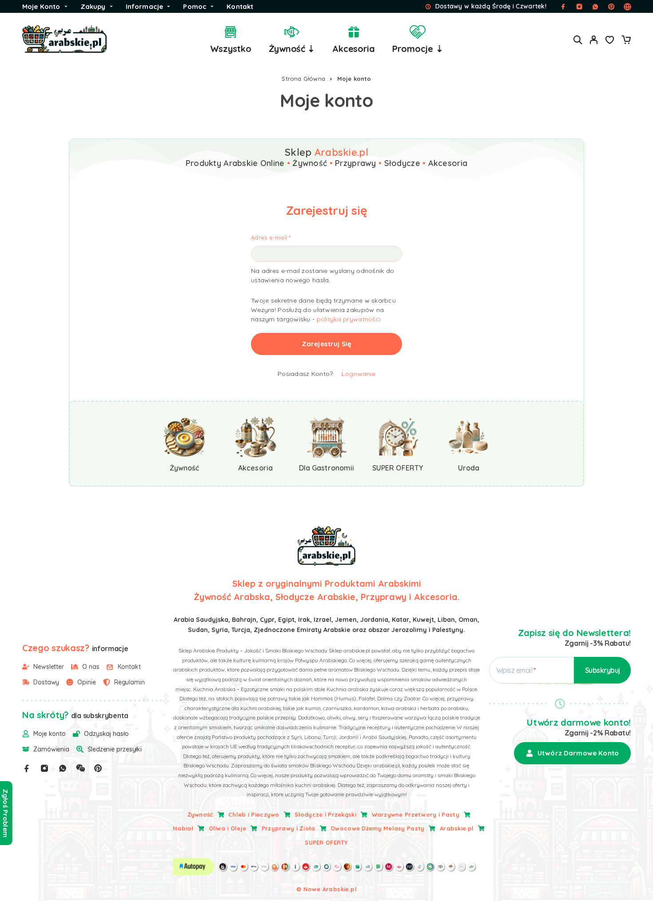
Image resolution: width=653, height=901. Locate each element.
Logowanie (358, 374)
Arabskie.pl (457, 828)
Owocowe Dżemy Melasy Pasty (377, 828)
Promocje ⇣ (417, 48)
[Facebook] (27, 768)
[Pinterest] (98, 768)
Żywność (200, 814)
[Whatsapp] (63, 768)
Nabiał (183, 828)
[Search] (578, 39)
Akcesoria (353, 48)
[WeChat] (80, 768)
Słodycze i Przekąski (325, 814)
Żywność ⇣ (292, 48)
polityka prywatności (349, 319)
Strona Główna (303, 78)
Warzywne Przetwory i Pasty (415, 814)
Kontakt (240, 6)
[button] (572, 753)
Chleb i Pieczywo (253, 814)
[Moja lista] (610, 40)
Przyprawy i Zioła (288, 828)
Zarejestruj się (326, 344)
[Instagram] (44, 768)
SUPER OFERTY (326, 842)
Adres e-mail (271, 237)
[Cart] (626, 40)
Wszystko (230, 48)
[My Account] (594, 39)
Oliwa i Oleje (228, 828)
